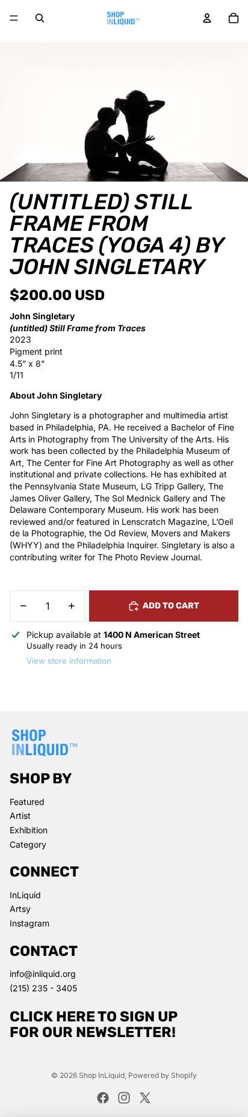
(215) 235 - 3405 (43, 988)
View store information (68, 661)
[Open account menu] (207, 18)
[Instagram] (124, 1098)
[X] (145, 1098)
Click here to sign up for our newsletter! (94, 1024)
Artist (20, 815)
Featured (27, 802)
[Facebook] (103, 1098)
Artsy (20, 909)
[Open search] (39, 18)
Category (28, 844)
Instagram (29, 923)
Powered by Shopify (162, 1075)
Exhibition (29, 830)
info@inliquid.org (43, 974)
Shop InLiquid (102, 1075)
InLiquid (25, 895)
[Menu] (14, 18)
